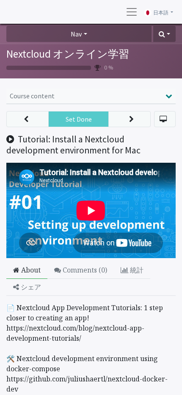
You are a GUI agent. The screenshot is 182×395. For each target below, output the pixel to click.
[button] (164, 34)
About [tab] (30, 270)
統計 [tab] (135, 270)
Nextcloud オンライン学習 (67, 54)
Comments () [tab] (84, 270)
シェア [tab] (30, 287)
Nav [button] (76, 34)
